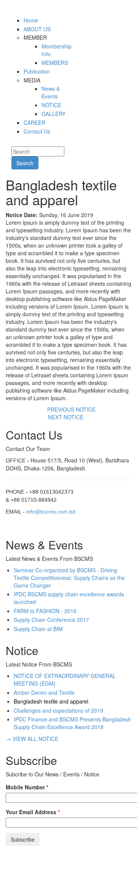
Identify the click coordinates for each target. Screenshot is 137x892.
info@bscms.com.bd (50, 512)
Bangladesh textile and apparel (51, 701)
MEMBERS (54, 62)
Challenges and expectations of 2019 (58, 710)
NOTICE (51, 105)
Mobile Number (27, 787)
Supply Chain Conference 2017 (51, 619)
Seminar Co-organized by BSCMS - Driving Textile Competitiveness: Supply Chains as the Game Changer (69, 577)
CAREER (34, 122)
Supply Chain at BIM (38, 629)
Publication (37, 71)
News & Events (50, 92)
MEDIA (32, 80)
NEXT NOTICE (66, 417)
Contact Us (37, 131)
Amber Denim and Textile (44, 692)
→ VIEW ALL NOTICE (32, 738)
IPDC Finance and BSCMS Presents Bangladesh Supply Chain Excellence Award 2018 (72, 723)
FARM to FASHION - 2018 (45, 611)
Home (31, 20)
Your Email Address (33, 812)
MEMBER (35, 37)
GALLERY (53, 114)
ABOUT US (37, 29)
